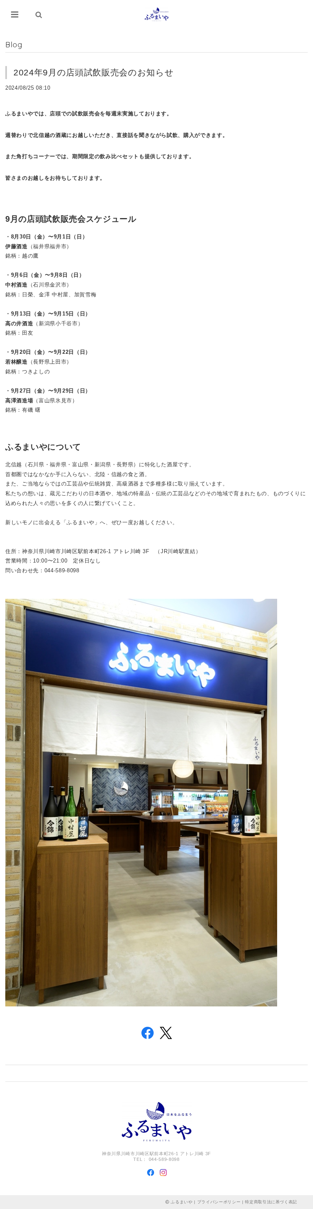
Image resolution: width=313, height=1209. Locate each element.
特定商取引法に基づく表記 (271, 1202)
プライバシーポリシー (219, 1202)
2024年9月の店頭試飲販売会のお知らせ (93, 72)
